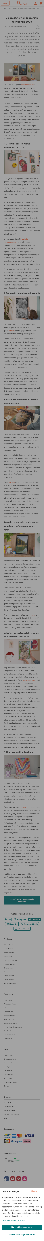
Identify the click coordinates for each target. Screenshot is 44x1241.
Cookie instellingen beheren (22, 1234)
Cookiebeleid (8, 1220)
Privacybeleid (20, 1220)
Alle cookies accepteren (22, 1227)
